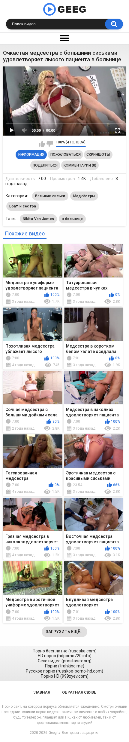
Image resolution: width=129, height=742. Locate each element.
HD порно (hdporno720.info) (65, 655)
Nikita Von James (38, 219)
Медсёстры (84, 196)
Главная (41, 692)
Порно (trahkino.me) (64, 666)
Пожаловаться (65, 154)
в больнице (72, 219)
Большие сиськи (50, 196)
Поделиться (45, 165)
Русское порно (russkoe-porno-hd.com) (64, 671)
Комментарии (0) (80, 165)
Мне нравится (42, 144)
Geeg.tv (55, 733)
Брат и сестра (22, 206)
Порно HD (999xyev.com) (64, 676)
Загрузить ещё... (65, 631)
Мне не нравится (49, 144)
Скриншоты (98, 154)
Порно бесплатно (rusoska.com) (65, 650)
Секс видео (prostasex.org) (65, 660)
